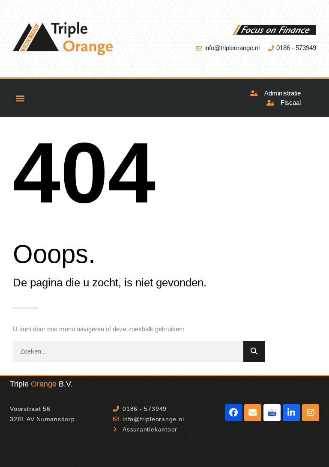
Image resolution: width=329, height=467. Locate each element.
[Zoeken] (254, 351)
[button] (20, 98)
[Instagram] (310, 412)
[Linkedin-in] (291, 412)
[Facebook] (233, 412)
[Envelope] (252, 412)
